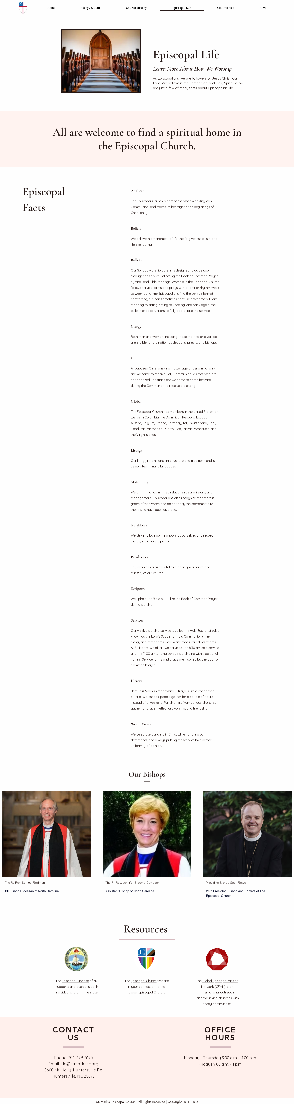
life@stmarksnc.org (79, 1063)
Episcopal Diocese (75, 981)
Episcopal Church (144, 981)
